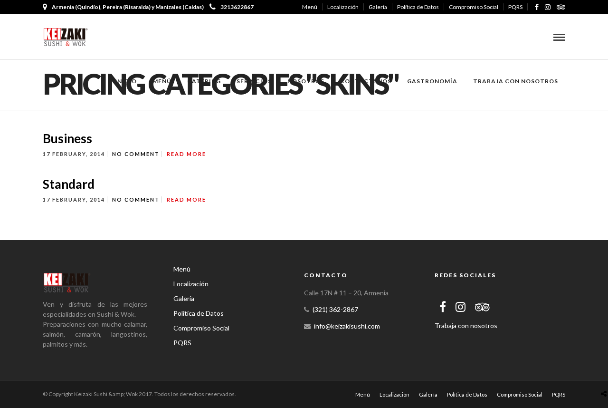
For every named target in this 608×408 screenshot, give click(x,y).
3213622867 (237, 6)
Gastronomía (432, 81)
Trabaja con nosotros (515, 81)
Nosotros (305, 81)
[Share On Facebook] (606, 373)
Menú (309, 6)
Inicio (126, 81)
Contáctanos (365, 81)
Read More (186, 154)
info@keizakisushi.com (347, 326)
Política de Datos (418, 6)
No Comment (136, 154)
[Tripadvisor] (561, 7)
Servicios (254, 81)
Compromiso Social (473, 6)
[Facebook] (442, 306)
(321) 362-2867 (335, 309)
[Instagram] (548, 7)
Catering (204, 81)
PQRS (515, 6)
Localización (343, 6)
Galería (378, 6)
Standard (69, 184)
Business (67, 138)
